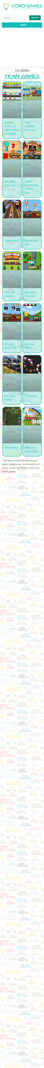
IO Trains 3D (30, 396)
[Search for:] (16, 17)
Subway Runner (11, 240)
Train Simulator (11, 447)
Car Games (22, 70)
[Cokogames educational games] (22, 6)
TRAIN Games (22, 76)
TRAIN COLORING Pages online (30, 126)
